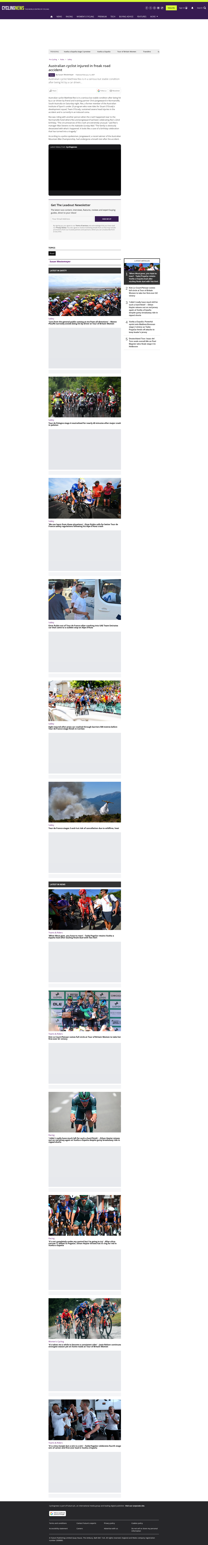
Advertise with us (111, 1528)
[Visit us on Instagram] (154, 7)
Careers (80, 1528)
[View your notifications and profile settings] (192, 8)
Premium (102, 16)
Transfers (147, 51)
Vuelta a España (103, 51)
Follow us (103, 91)
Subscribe (171, 8)
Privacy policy (109, 1523)
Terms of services (82, 225)
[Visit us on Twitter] (150, 7)
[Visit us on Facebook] (146, 7)
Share (54, 91)
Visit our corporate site (134, 1506)
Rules (62, 59)
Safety (70, 59)
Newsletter (116, 91)
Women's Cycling (85, 16)
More (153, 16)
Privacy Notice (61, 228)
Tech (112, 16)
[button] (201, 8)
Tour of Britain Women (126, 51)
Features (141, 16)
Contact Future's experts (86, 1523)
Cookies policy (137, 1523)
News (59, 16)
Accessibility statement (58, 1528)
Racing (69, 16)
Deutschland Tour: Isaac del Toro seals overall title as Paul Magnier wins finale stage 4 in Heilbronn (142, 343)
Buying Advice (126, 16)
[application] (85, 170)
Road (52, 253)
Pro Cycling (53, 59)
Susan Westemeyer (66, 75)
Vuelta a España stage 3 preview (77, 51)
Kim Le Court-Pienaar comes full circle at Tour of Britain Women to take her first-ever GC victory (143, 292)
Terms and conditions (58, 1523)
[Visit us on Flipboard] (162, 7)
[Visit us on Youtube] (158, 7)
